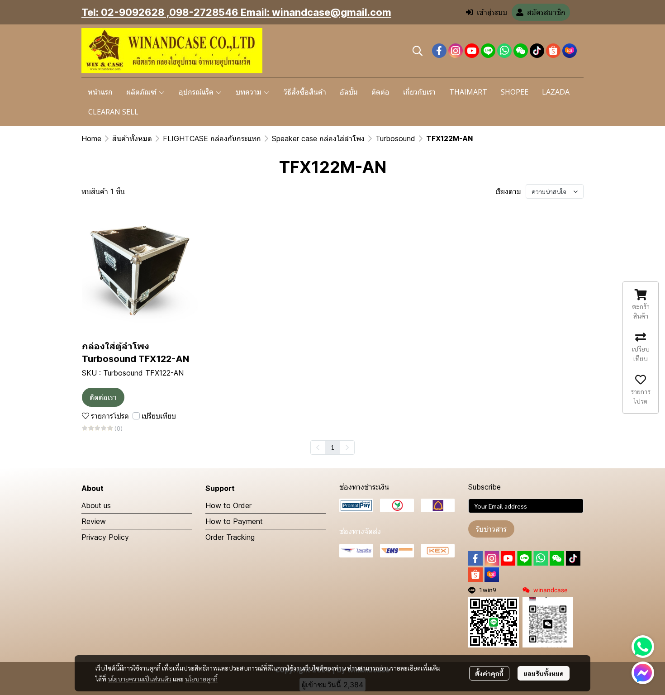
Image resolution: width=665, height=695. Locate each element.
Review (93, 521)
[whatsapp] (504, 50)
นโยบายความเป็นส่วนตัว (139, 679)
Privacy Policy (105, 537)
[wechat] (520, 50)
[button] (417, 50)
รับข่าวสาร (491, 528)
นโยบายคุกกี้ (201, 679)
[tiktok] (537, 50)
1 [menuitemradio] (332, 447)
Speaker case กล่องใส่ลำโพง (318, 138)
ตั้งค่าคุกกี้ (489, 673)
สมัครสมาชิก (546, 12)
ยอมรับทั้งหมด (543, 673)
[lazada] (569, 50)
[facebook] (439, 50)
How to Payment (234, 521)
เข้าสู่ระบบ (492, 12)
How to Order (228, 505)
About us (96, 505)
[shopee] (553, 50)
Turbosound (395, 138)
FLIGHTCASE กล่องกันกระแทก (212, 138)
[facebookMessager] (643, 673)
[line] (488, 50)
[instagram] (455, 50)
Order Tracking (230, 537)
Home (91, 138)
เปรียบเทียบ (159, 415)
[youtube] (472, 50)
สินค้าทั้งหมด (132, 138)
